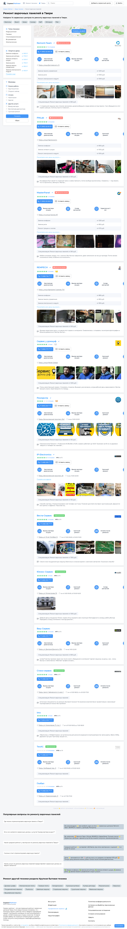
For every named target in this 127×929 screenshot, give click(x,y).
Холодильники (57, 886)
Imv (39, 712)
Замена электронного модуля (13, 70)
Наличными (12, 97)
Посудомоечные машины (13, 889)
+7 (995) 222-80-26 (46, 51)
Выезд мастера (13, 106)
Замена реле (10, 63)
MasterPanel (43, 192)
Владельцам (52, 905)
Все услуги (52, 901)
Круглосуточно (13, 89)
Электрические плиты (27, 886)
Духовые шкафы (10, 886)
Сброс (17, 120)
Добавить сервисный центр (101, 3)
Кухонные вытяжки (72, 886)
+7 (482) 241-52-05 (46, 755)
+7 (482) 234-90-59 (46, 791)
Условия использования (96, 914)
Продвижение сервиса (56, 908)
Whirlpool (49, 22)
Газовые (9, 34)
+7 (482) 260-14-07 (46, 462)
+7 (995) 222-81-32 (46, 126)
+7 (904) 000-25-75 (46, 720)
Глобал (40, 783)
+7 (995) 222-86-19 (46, 201)
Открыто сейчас (13, 91)
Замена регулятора (12, 56)
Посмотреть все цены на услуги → (48, 82)
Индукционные (11, 32)
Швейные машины (43, 889)
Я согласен (119, 926)
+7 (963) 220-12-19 (45, 406)
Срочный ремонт (14, 111)
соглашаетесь (25, 925)
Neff (40, 22)
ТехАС (40, 746)
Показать (17, 116)
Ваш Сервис (43, 628)
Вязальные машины (96, 889)
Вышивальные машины (13, 893)
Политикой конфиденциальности (69, 925)
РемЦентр (42, 398)
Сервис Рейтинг (8, 9)
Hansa (25, 22)
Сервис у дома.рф (46, 341)
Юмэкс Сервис (45, 572)
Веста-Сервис (44, 515)
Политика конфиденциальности (99, 901)
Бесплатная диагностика (16, 109)
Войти (120, 3)
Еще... (57, 22)
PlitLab (40, 118)
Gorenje (32, 22)
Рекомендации (53, 912)
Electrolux (8, 22)
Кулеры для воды (89, 886)
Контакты (91, 921)
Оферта (91, 917)
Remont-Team (44, 43)
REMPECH (42, 267)
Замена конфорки (12, 53)
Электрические (11, 42)
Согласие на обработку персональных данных (101, 906)
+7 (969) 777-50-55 (46, 349)
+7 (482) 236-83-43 (46, 524)
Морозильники (104, 886)
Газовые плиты (43, 886)
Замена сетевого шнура (12, 59)
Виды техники (19, 9)
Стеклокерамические (13, 37)
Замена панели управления (11, 66)
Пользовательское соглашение (99, 910)
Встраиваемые (11, 39)
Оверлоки (116, 886)
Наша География (54, 916)
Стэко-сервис (44, 670)
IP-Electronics (44, 454)
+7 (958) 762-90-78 (46, 276)
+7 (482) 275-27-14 (46, 636)
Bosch (17, 22)
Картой (10, 100)
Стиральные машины (60, 889)
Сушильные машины (78, 889)
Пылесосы (29, 889)
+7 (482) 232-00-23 (46, 679)
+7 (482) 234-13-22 (46, 580)
